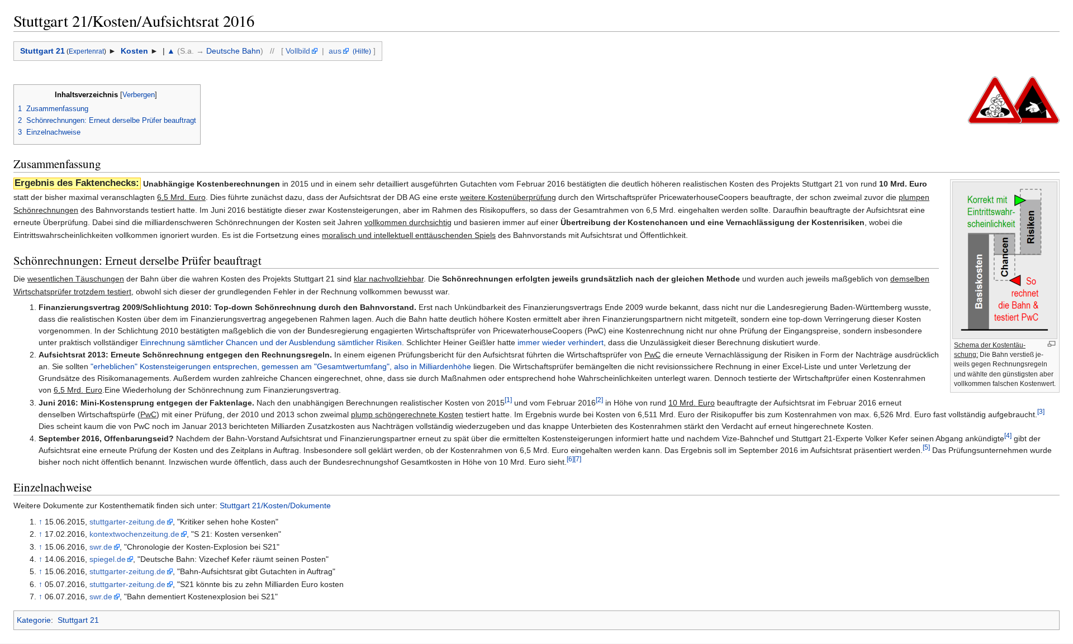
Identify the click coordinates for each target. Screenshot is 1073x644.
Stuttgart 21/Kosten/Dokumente (275, 505)
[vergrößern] (1051, 344)
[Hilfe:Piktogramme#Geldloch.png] (995, 100)
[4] (1008, 436)
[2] (599, 399)
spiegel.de (107, 559)
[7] (577, 459)
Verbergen (138, 95)
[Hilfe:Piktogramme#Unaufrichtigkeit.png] (1032, 100)
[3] (1040, 411)
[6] (570, 459)
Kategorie (34, 620)
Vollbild (298, 50)
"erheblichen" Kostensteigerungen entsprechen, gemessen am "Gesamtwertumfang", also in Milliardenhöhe (281, 366)
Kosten (133, 50)
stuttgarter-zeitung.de (127, 521)
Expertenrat (86, 51)
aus (335, 50)
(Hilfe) (361, 51)
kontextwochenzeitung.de (134, 533)
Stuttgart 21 (42, 50)
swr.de (100, 546)
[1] (508, 399)
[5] (926, 447)
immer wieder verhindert (560, 342)
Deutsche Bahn (233, 50)
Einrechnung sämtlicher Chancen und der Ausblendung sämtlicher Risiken (271, 342)
